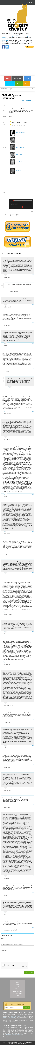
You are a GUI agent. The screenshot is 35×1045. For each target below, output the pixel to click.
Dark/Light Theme (17, 993)
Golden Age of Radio (9, 1017)
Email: (12, 944)
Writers (19, 84)
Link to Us (17, 989)
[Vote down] (2, 286)
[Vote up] (2, 284)
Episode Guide (17, 78)
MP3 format (21, 39)
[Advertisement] (17, 61)
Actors (27, 78)
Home (7, 78)
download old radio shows (9, 39)
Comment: (3, 950)
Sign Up (27, 1007)
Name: (2, 938)
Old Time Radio (15, 1016)
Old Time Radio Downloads (14, 1034)
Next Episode (26, 100)
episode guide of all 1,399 (16, 36)
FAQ (17, 984)
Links (26, 84)
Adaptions (9, 84)
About (17, 982)
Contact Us (17, 987)
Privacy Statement (17, 991)
